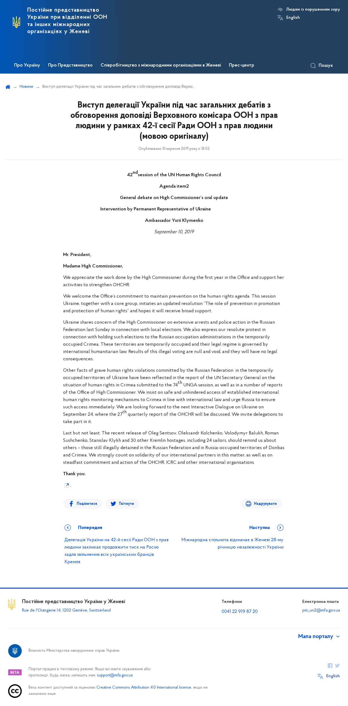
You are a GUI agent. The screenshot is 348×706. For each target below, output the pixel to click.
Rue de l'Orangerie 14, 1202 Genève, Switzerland (66, 610)
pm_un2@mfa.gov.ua (321, 610)
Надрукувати (265, 504)
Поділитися (87, 504)
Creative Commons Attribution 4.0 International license (144, 688)
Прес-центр (241, 65)
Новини (26, 86)
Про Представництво (70, 65)
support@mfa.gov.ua (115, 675)
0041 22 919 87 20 (240, 611)
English (293, 17)
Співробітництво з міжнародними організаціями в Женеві (161, 65)
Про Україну (27, 65)
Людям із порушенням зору (313, 9)
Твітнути (126, 504)
